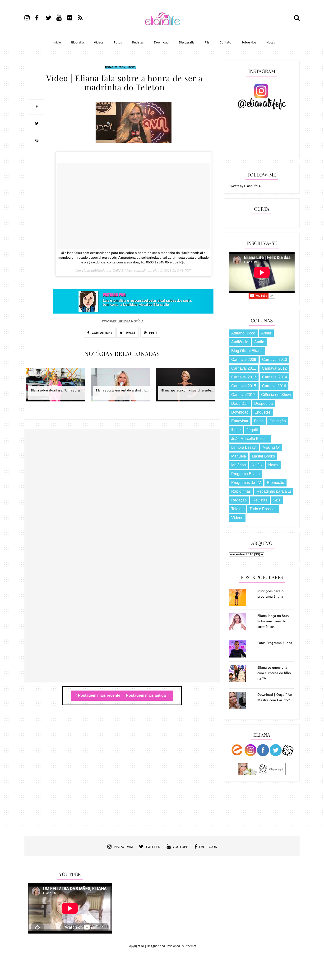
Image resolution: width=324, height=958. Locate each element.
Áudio (259, 342)
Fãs (207, 42)
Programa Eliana (245, 474)
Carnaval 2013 (243, 377)
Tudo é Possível (263, 509)
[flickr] (72, 18)
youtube (180, 847)
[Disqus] (122, 498)
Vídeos (99, 42)
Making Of (271, 447)
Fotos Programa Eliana (274, 643)
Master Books (263, 456)
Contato (225, 42)
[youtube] (61, 18)
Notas (270, 42)
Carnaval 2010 (274, 359)
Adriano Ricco (243, 333)
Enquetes (263, 412)
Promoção (275, 483)
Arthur (266, 333)
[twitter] (51, 18)
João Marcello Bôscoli (249, 439)
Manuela (238, 456)
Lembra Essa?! (244, 447)
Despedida (263, 403)
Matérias (238, 465)
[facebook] (40, 18)
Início (57, 42)
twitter (152, 847)
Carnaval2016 (274, 386)
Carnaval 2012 (274, 368)
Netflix (257, 465)
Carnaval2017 (243, 395)
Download (161, 42)
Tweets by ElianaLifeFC (245, 186)
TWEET (130, 332)
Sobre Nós (248, 42)
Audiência (239, 342)
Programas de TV (246, 483)
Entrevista (239, 421)
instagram (123, 847)
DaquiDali (239, 403)
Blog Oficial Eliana (247, 351)
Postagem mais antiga (146, 695)
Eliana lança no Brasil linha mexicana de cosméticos (274, 621)
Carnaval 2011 (243, 368)
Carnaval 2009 (243, 359)
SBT (277, 500)
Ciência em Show (276, 395)
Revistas (138, 42)
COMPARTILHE (101, 332)
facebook (208, 847)
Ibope (236, 430)
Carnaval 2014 (274, 377)
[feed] (83, 18)
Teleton (120, 67)
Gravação (277, 421)
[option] (57, 387)
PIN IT (152, 332)
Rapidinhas (241, 491)
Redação (239, 500)
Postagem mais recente (99, 695)
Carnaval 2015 (243, 386)
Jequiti (252, 430)
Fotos (118, 42)
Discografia (186, 42)
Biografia (77, 42)
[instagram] (29, 18)
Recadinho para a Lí (274, 491)
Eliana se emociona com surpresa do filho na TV (274, 673)
